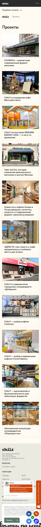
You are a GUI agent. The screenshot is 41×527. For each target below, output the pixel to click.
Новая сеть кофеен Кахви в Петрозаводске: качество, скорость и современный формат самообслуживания (19, 211)
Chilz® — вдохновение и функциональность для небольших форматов (17, 393)
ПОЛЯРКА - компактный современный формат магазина (17, 63)
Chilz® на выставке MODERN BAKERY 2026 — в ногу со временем (19, 135)
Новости (5, 479)
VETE (24, 475)
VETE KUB (26, 479)
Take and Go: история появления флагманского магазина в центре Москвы (18, 172)
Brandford (6, 463)
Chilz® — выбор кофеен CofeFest (16, 322)
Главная (5, 17)
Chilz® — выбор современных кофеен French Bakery (20, 357)
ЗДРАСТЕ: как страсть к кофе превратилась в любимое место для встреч (19, 249)
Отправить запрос (8, 466)
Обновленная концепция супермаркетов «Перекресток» (17, 431)
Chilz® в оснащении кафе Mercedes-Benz (17, 98)
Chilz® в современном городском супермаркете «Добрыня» (18, 287)
